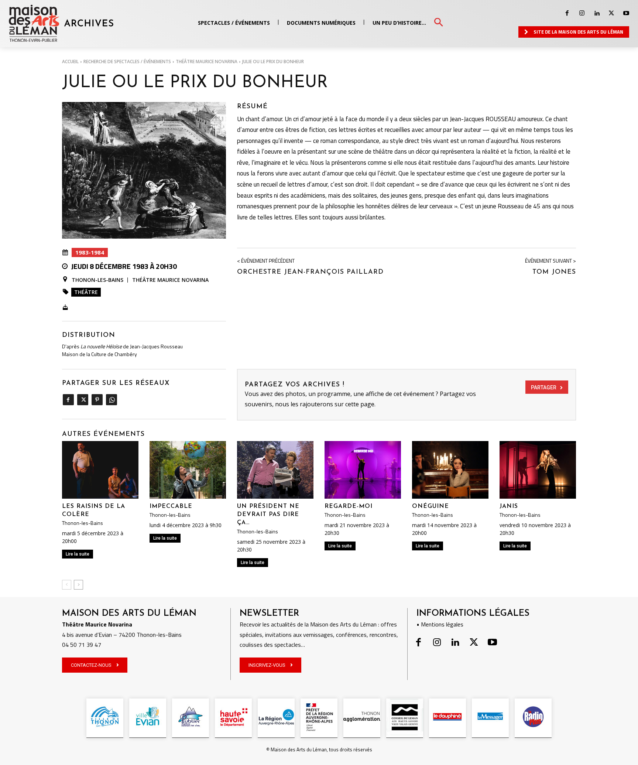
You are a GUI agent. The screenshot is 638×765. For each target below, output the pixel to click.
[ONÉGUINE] (450, 469)
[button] (438, 23)
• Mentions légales (439, 624)
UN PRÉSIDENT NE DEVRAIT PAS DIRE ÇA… (268, 514)
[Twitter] (611, 13)
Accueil (70, 61)
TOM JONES (554, 272)
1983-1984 (89, 252)
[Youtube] (626, 13)
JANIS (509, 506)
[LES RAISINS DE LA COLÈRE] (100, 469)
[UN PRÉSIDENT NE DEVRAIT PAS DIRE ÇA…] (275, 469)
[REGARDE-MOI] (363, 469)
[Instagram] (581, 13)
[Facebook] (567, 13)
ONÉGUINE (430, 506)
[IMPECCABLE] (188, 469)
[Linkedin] (596, 13)
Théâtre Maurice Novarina (206, 61)
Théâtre (86, 292)
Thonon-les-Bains (97, 279)
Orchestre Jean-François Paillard (310, 272)
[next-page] (78, 585)
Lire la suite (77, 554)
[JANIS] (538, 469)
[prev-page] (66, 585)
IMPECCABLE (171, 506)
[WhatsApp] (111, 399)
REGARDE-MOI (349, 506)
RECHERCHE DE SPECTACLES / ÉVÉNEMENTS (127, 61)
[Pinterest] (96, 399)
